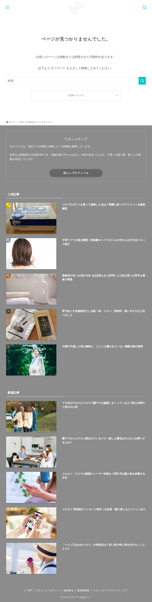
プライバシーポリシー (48, 590)
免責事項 (68, 590)
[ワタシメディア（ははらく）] (76, 7)
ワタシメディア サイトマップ (109, 590)
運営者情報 (83, 590)
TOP (29, 590)
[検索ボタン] (144, 7)
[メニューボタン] (7, 7)
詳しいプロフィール (76, 172)
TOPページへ (76, 95)
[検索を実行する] (142, 81)
